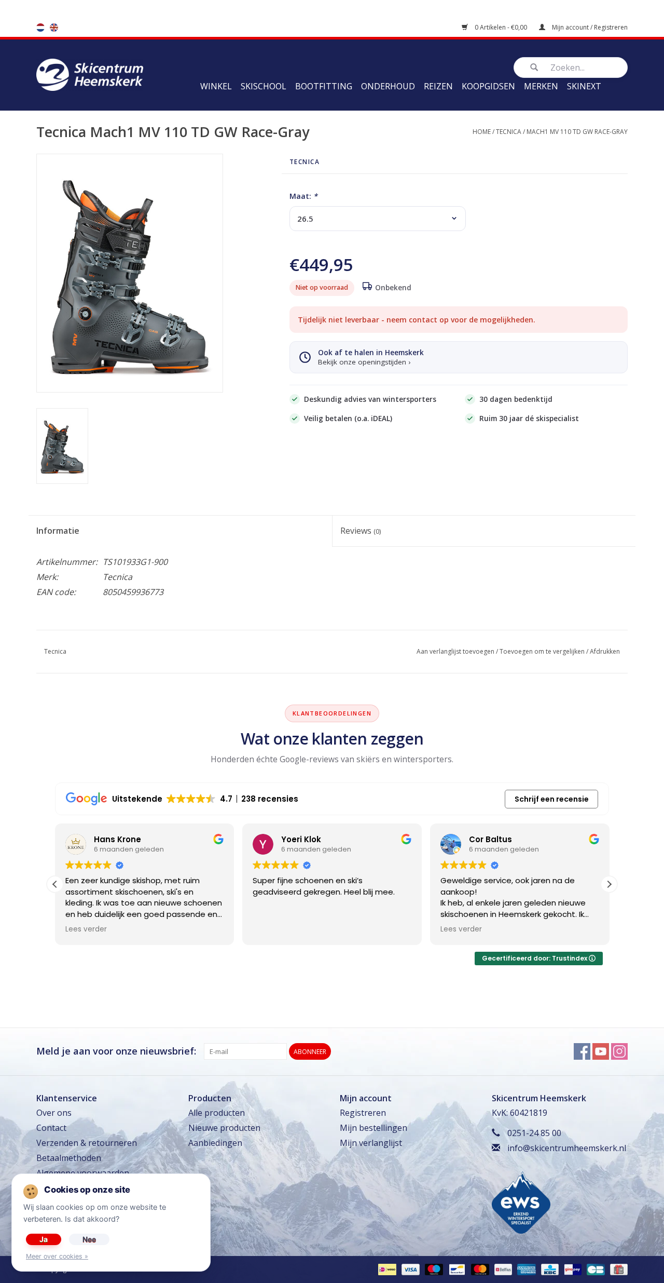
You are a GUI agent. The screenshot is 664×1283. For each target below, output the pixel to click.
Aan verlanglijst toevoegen (455, 651)
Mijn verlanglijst (371, 1143)
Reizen (438, 86)
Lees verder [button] (86, 929)
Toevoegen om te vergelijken (542, 651)
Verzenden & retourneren (86, 1143)
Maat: (303, 196)
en (54, 27)
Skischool (263, 86)
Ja (43, 1239)
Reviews (360, 530)
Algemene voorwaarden (82, 1173)
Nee (89, 1239)
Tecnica (508, 131)
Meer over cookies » (57, 1256)
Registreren (363, 1112)
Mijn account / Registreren (589, 27)
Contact (51, 1127)
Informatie (57, 530)
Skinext (584, 86)
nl (40, 27)
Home (482, 131)
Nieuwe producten (224, 1127)
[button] (609, 884)
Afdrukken (605, 651)
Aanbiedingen (215, 1143)
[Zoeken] (533, 67)
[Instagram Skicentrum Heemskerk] (619, 1051)
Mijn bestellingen (373, 1127)
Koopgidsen (488, 86)
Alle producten (216, 1112)
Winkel (216, 86)
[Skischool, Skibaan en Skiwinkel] (89, 73)
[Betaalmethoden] (386, 1268)
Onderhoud (388, 86)
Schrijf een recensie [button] (552, 799)
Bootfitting (323, 86)
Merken (541, 86)
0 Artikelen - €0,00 (501, 27)
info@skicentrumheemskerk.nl (566, 1148)
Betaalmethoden (68, 1158)
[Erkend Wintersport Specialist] (521, 1201)
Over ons (54, 1112)
